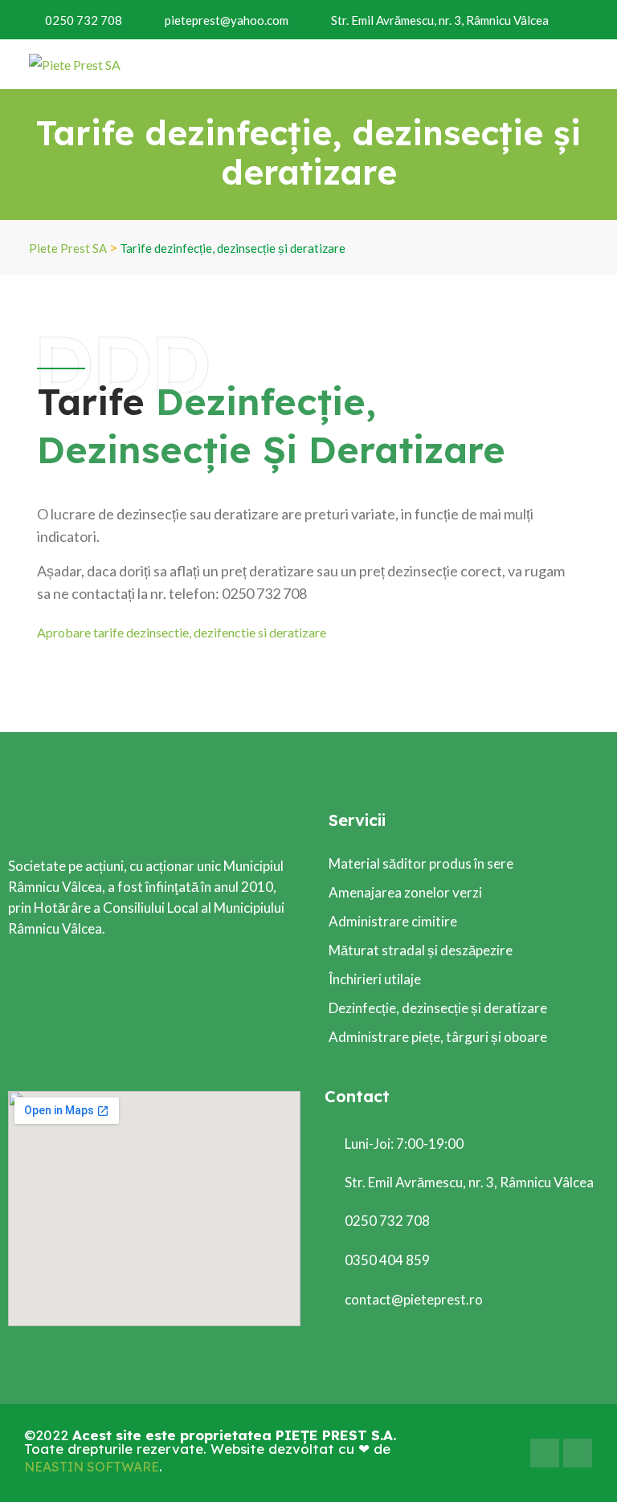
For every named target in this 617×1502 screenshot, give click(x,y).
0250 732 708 (83, 20)
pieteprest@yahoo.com (226, 20)
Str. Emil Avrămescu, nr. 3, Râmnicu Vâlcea (440, 20)
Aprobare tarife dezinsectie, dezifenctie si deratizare (181, 632)
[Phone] (577, 1453)
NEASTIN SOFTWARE (91, 1467)
